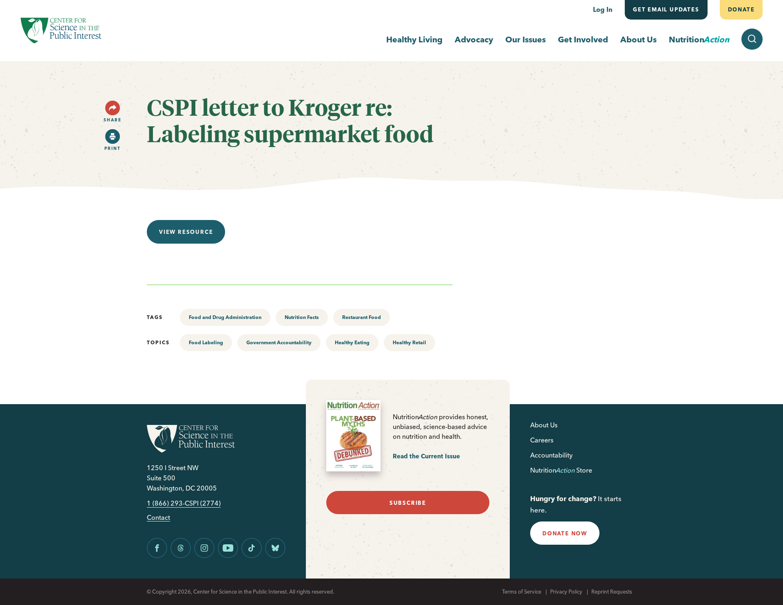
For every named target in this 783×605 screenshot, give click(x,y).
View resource (186, 232)
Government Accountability (279, 342)
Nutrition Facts (302, 317)
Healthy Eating (352, 342)
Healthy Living (414, 39)
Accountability (551, 455)
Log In (603, 9)
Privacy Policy (566, 591)
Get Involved (583, 39)
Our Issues (525, 39)
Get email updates (666, 9)
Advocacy (474, 39)
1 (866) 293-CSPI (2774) (184, 503)
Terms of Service (521, 591)
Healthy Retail (409, 342)
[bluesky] (275, 548)
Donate (741, 9)
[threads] (180, 548)
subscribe (407, 502)
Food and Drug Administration (225, 317)
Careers (541, 440)
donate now (564, 533)
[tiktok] (251, 548)
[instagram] (204, 548)
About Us (638, 39)
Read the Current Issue (426, 456)
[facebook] (157, 548)
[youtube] (228, 548)
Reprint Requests (611, 591)
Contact (158, 517)
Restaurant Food (361, 317)
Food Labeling (206, 342)
